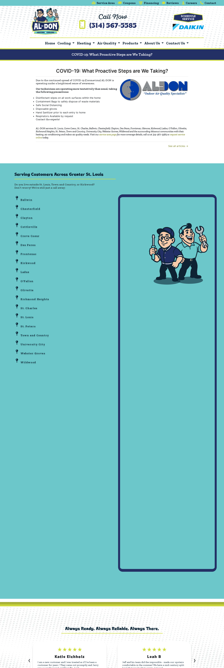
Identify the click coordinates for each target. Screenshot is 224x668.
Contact (210, 3)
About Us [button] (152, 43)
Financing (151, 3)
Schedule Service (188, 17)
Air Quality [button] (107, 43)
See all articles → (178, 146)
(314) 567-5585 (113, 26)
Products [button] (131, 43)
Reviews (172, 3)
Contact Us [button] (176, 43)
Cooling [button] (64, 43)
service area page (108, 134)
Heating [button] (84, 43)
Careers (191, 3)
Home (50, 43)
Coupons (129, 3)
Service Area (106, 3)
